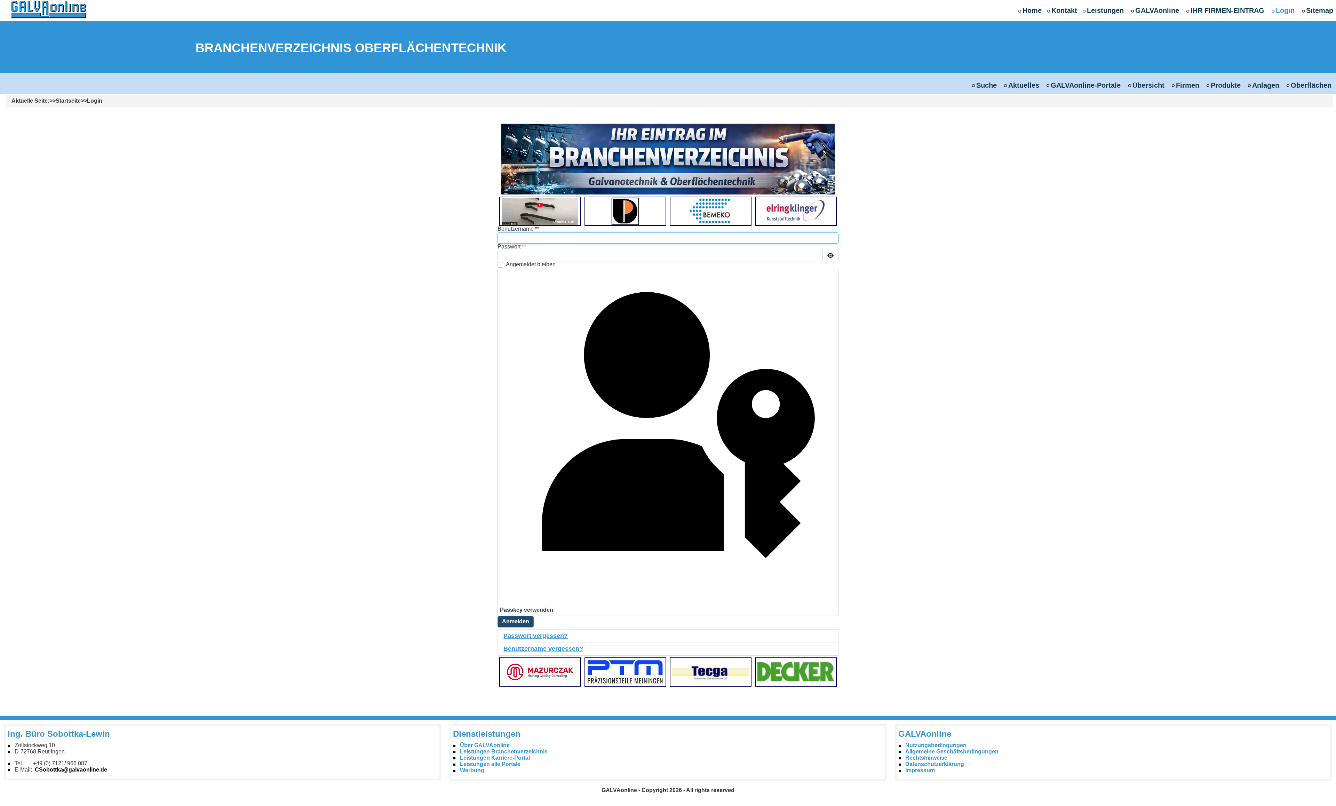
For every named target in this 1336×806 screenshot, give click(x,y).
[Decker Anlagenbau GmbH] (795, 671)
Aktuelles (1023, 85)
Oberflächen (1311, 85)
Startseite (68, 101)
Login (1285, 10)
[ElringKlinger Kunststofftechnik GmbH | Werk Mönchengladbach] (795, 211)
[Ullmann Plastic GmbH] (625, 211)
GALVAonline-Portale (1086, 85)
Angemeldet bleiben (531, 264)
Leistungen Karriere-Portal (495, 758)
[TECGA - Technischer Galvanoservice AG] (710, 671)
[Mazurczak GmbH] (540, 671)
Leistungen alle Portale (490, 764)
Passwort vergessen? (535, 635)
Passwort (511, 247)
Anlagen (1265, 85)
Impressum (920, 770)
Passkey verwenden (526, 610)
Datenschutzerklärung (934, 764)
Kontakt (1064, 10)
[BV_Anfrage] (668, 159)
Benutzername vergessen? (543, 648)
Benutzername (517, 229)
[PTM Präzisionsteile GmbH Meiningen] (625, 671)
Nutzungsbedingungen (936, 745)
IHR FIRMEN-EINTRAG (1227, 10)
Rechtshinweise (926, 758)
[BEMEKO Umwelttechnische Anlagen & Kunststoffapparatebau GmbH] (710, 211)
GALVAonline (1157, 10)
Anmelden (515, 621)
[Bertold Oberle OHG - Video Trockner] (540, 211)
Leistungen (1105, 10)
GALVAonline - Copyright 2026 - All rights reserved (668, 790)
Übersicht (1148, 85)
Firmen (1187, 85)
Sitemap (1319, 10)
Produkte (1226, 85)
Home (1032, 10)
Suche (986, 85)
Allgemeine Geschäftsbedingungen (952, 751)
